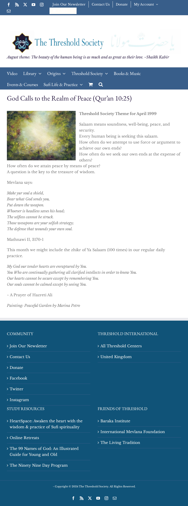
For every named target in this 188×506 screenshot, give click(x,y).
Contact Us (20, 356)
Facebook (18, 378)
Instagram (19, 399)
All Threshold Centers (121, 346)
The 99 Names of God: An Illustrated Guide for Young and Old (44, 451)
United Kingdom (116, 356)
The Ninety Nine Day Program (39, 465)
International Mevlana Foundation (132, 431)
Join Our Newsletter (28, 346)
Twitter (16, 389)
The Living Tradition (120, 442)
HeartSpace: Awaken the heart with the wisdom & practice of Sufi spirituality (46, 424)
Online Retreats (24, 437)
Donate (16, 367)
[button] (101, 83)
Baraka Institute (115, 421)
